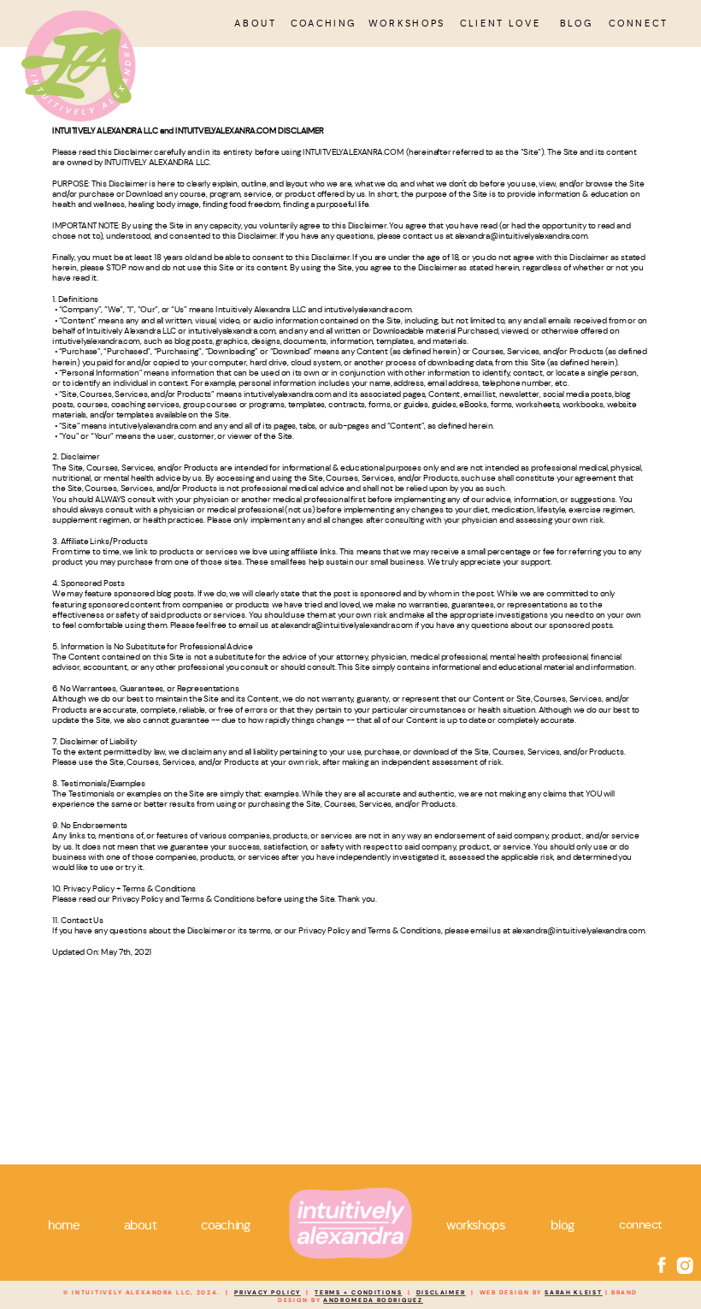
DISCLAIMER (441, 1293)
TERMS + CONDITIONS (359, 1293)
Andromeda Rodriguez (373, 1301)
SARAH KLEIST (574, 1293)
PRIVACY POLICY (267, 1293)
